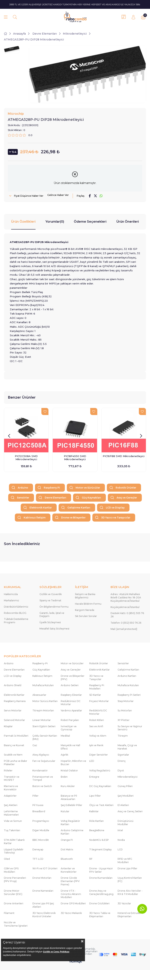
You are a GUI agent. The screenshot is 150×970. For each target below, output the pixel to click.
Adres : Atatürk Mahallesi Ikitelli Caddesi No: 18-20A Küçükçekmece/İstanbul (126, 597)
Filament (9, 913)
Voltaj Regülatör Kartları (70, 822)
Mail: (124, 629)
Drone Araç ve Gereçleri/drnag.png (101, 892)
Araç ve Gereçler (127, 497)
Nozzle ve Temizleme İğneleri (16, 924)
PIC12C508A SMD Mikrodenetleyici (26, 458)
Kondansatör (40, 770)
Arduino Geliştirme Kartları (72, 832)
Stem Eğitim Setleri (43, 726)
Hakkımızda (11, 594)
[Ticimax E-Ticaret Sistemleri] (75, 962)
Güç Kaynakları (91, 497)
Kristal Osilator (69, 770)
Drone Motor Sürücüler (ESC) (13, 892)
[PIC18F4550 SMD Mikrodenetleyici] (75, 430)
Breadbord (38, 811)
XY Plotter (123, 720)
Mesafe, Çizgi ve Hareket (127, 747)
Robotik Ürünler (126, 487)
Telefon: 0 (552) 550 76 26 (126, 622)
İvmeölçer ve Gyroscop (69, 728)
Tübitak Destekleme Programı (16, 621)
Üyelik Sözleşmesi (50, 622)
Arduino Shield (12, 685)
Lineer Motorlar (41, 720)
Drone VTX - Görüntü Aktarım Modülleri (71, 894)
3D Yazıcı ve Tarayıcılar (115, 517)
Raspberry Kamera (15, 701)
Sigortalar (123, 754)
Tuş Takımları (12, 830)
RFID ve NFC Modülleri (125, 860)
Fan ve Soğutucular (43, 760)
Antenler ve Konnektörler (69, 870)
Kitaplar (8, 726)
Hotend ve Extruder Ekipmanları (129, 915)
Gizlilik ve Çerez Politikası (56, 951)
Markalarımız (11, 600)
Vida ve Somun (13, 820)
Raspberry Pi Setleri (129, 694)
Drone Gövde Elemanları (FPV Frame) (70, 881)
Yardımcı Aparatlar (71, 710)
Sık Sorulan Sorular (86, 616)
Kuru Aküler (68, 786)
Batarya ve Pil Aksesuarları (69, 797)
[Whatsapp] (142, 909)
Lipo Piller (95, 795)
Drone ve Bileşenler (73, 517)
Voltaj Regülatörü (99, 770)
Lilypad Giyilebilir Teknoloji (13, 851)
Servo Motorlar (12, 710)
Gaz (34, 745)
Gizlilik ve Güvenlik (50, 594)
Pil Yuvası (37, 805)
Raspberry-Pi (40, 663)
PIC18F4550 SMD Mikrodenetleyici (75, 458)
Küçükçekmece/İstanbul (125, 607)
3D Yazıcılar (124, 903)
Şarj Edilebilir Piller (71, 805)
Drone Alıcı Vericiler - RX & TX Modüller (130, 892)
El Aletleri (123, 805)
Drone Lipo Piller (127, 868)
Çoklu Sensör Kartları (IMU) (44, 737)
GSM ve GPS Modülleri (11, 870)
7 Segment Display (100, 849)
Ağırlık (64, 754)
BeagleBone (96, 830)
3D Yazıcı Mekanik (71, 913)
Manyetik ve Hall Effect (70, 747)
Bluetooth (67, 858)
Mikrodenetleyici (128, 776)
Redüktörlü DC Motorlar (98, 712)
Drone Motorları (41, 877)
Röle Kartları (96, 820)
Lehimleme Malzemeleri (11, 813)
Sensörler (23, 497)
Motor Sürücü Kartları (45, 701)
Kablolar (94, 811)
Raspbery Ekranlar (71, 694)
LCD (120, 849)
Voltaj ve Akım (97, 735)
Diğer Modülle (40, 830)
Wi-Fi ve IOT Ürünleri (44, 868)
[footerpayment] (122, 954)
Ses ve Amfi (96, 726)
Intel (120, 830)
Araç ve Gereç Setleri (130, 811)
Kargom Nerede (84, 610)
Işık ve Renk (96, 745)
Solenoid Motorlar (14, 720)
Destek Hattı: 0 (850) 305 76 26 (127, 615)
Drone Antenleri (13, 903)
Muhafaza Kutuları (43, 685)
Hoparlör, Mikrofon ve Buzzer (73, 762)
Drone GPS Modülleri (73, 903)
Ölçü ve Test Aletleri (101, 805)
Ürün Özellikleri (23, 221)
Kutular (65, 811)
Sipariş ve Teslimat (50, 600)
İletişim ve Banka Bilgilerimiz (85, 596)
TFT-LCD (37, 858)
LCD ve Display (115, 507)
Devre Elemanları (55, 497)
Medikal (65, 735)
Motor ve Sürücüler (88, 487)
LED (91, 760)
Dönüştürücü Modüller (125, 822)
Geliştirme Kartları (78, 507)
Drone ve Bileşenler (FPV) (72, 677)
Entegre (94, 776)
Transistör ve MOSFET (11, 778)
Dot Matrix (67, 849)
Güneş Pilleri (125, 786)
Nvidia (121, 839)
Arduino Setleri (70, 685)
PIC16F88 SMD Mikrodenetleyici (124, 456)
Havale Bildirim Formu (88, 603)
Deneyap (37, 849)
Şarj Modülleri (126, 795)
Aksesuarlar (39, 694)
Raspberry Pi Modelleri (96, 687)
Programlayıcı (40, 820)
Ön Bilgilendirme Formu (54, 606)
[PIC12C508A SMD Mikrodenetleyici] (26, 430)
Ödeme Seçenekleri (90, 221)
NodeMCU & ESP (99, 839)
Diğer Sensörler (98, 754)
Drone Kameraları (42, 890)
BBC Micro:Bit (40, 839)
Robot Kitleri (96, 720)
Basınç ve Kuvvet (14, 745)
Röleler (8, 770)
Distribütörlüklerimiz (16, 606)
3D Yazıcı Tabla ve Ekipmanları (99, 915)
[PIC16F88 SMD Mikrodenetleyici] (124, 430)
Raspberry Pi (52, 487)
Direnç (122, 760)
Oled (7, 858)
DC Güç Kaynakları (100, 786)
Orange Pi (67, 839)
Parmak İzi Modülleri (16, 735)
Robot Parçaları (70, 720)
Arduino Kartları (127, 675)
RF (90, 858)
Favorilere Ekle (44, 411)
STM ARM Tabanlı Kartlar (14, 841)
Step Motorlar (126, 701)
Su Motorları (125, 710)
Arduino (23, 487)
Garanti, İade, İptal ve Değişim (51, 614)
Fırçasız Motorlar (99, 701)
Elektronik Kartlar (40, 507)
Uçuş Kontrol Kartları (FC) (130, 879)
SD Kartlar (95, 694)
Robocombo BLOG (15, 612)
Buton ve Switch (42, 786)
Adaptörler (10, 795)
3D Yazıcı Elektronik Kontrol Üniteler (44, 915)
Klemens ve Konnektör (11, 788)
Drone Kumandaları (100, 877)
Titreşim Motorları (43, 710)
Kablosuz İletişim (35, 517)
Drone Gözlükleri (99, 903)
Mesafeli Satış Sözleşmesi (54, 628)
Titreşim (123, 735)
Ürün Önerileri (127, 221)
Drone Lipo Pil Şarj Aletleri (43, 905)
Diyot (121, 770)
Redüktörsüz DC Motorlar (70, 703)
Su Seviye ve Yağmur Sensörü (130, 728)
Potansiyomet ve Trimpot (42, 778)
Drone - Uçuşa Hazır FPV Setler (101, 870)
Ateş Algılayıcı (40, 754)
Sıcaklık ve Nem (13, 754)
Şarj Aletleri (10, 805)
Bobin (64, 776)
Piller (35, 795)
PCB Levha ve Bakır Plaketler (15, 762)
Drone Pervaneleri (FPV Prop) (15, 879)
